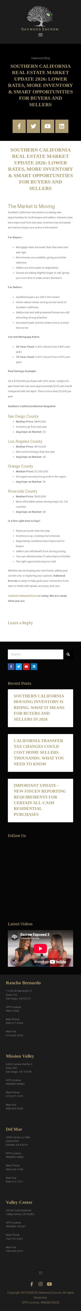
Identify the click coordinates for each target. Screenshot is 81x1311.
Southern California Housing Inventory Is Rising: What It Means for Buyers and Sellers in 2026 (39, 708)
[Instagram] (40, 1284)
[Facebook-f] (19, 126)
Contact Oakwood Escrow (24, 595)
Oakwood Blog (40, 58)
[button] (40, 34)
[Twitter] (33, 126)
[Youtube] (47, 126)
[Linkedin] (61, 126)
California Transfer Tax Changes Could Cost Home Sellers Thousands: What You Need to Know (39, 752)
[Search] (68, 654)
